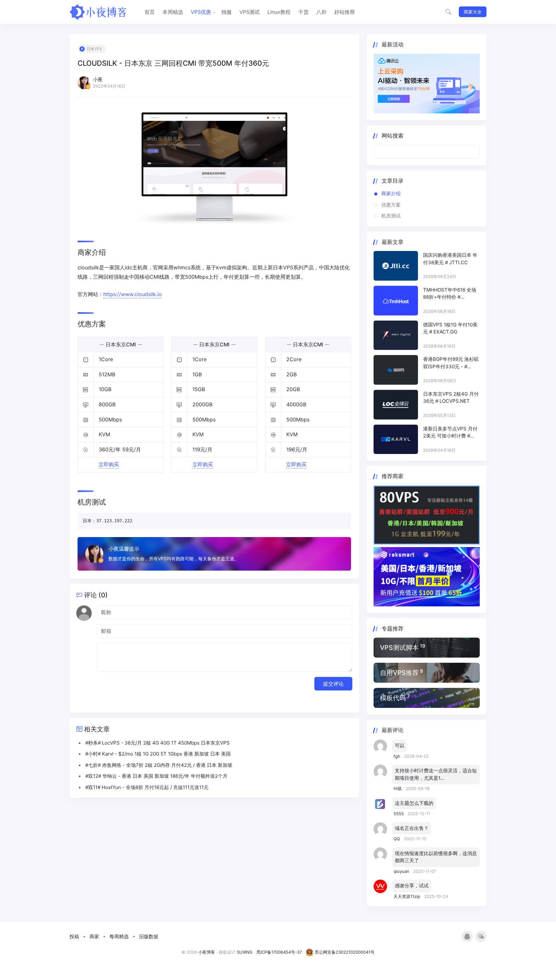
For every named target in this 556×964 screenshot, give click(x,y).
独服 (226, 12)
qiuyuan (402, 871)
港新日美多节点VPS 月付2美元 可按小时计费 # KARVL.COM (450, 433)
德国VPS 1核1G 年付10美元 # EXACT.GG (450, 328)
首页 (149, 12)
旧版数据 (148, 936)
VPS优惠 (201, 12)
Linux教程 (279, 12)
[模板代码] (427, 698)
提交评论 (333, 683)
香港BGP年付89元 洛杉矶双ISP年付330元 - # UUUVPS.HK (451, 363)
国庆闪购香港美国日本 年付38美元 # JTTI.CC (450, 258)
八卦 (321, 12)
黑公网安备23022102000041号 (344, 952)
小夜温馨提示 (123, 548)
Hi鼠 (398, 788)
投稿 (74, 936)
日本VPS (94, 48)
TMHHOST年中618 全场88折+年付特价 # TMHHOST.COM (449, 294)
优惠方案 (391, 205)
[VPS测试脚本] (427, 648)
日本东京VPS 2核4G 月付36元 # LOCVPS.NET (451, 397)
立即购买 (108, 464)
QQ (397, 838)
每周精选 (119, 936)
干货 (303, 12)
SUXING (245, 952)
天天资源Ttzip (408, 896)
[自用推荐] (427, 673)
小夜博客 (206, 952)
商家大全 (473, 11)
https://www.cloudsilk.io (132, 294)
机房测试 (391, 216)
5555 (399, 813)
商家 (94, 936)
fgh (398, 756)
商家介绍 (391, 193)
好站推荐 (344, 12)
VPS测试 (249, 12)
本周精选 (172, 12)
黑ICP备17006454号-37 (279, 952)
